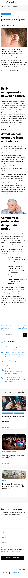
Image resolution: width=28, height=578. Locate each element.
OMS (21, 181)
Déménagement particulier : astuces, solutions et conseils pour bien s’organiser (15, 379)
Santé (9, 14)
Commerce (16, 413)
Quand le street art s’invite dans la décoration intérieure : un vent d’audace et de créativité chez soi (15, 355)
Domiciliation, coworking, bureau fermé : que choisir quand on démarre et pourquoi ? (15, 371)
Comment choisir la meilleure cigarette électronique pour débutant (13, 418)
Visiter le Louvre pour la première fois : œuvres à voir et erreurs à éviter (15, 363)
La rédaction (6, 24)
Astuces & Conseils (8, 413)
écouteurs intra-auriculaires (9, 149)
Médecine (4, 14)
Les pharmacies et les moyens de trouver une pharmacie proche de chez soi (13, 486)
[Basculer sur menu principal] (2, 2)
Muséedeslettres (14, 2)
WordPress (19, 575)
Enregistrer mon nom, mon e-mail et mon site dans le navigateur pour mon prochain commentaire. (12, 551)
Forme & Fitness (7, 451)
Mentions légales (21, 569)
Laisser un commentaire (7, 25)
